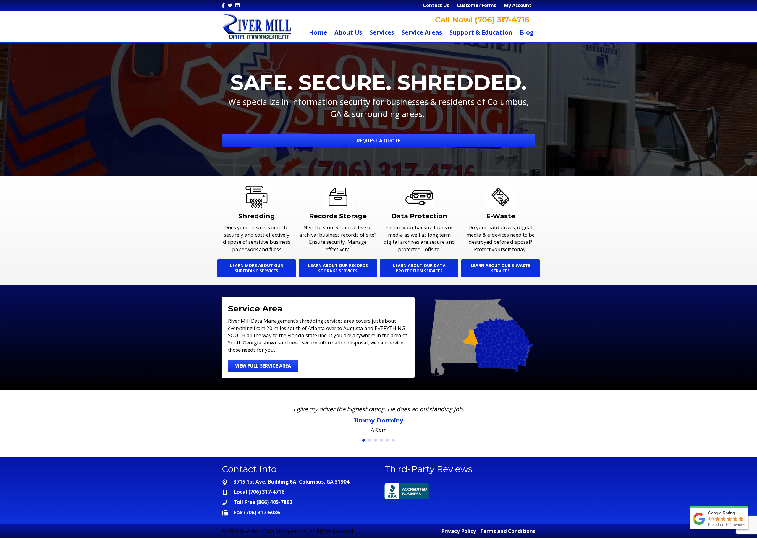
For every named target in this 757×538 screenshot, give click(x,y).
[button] (378, 140)
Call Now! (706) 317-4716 (481, 20)
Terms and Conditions (507, 532)
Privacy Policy (458, 532)
